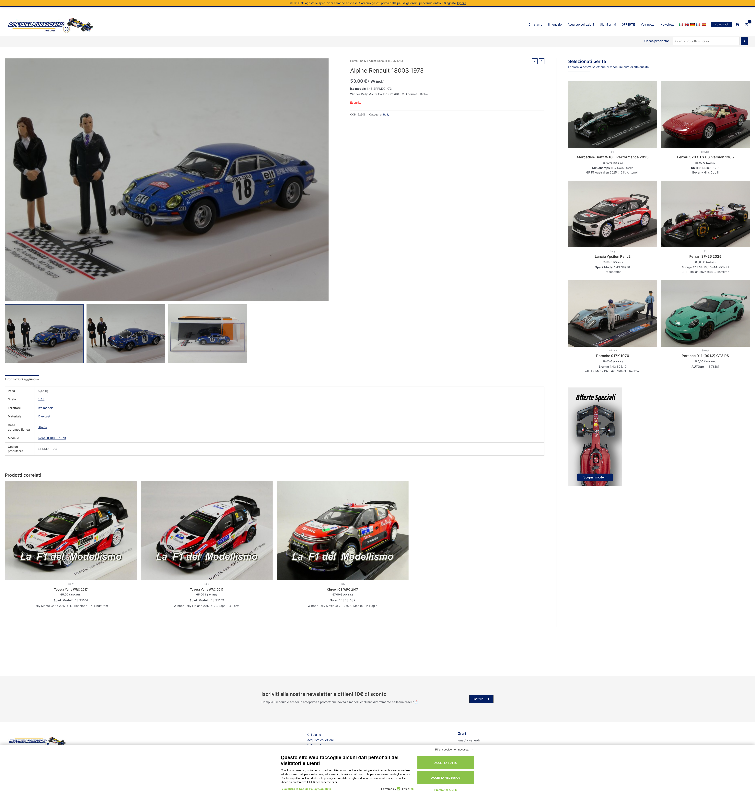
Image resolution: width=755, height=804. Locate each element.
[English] (687, 24)
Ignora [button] (461, 3)
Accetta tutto (445, 762)
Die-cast (44, 416)
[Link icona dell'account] (737, 24)
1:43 (41, 399)
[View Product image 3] (207, 333)
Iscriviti (478, 699)
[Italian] (681, 24)
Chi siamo (314, 735)
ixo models (45, 408)
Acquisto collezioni (320, 740)
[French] (699, 24)
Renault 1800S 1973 (52, 438)
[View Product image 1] (44, 333)
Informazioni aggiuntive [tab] (22, 379)
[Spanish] (704, 24)
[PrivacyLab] (404, 789)
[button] (721, 24)
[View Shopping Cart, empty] (746, 24)
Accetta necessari (445, 777)
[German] (693, 24)
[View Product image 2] (126, 333)
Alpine (42, 427)
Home (354, 60)
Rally (363, 60)
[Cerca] (744, 41)
